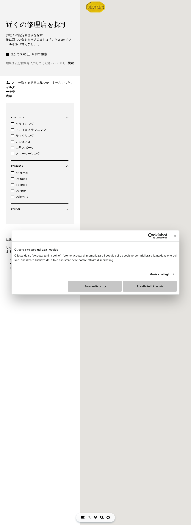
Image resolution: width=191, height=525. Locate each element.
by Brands (17, 166)
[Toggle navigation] (83, 517)
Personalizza (92, 286)
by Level (15, 209)
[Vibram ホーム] (95, 6)
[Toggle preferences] (108, 517)
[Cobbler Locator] (102, 517)
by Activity (17, 117)
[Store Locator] (95, 517)
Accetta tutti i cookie (150, 286)
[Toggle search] (89, 517)
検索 (71, 63)
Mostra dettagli (160, 274)
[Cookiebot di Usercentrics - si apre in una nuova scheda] (150, 236)
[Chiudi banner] (175, 236)
